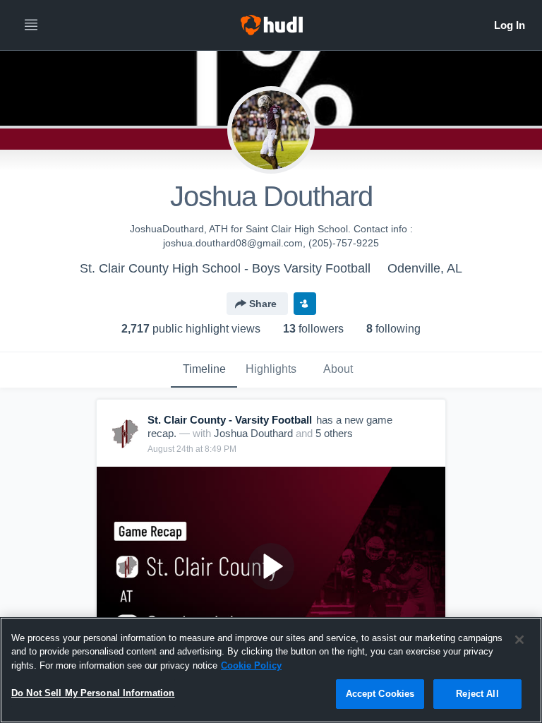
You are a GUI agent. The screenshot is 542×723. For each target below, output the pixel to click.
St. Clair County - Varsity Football (229, 420)
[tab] (204, 370)
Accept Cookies (380, 693)
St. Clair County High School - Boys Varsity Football (225, 268)
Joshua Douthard (253, 433)
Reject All (477, 693)
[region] (271, 670)
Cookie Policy (251, 665)
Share (263, 303)
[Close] (519, 639)
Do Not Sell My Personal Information (93, 693)
